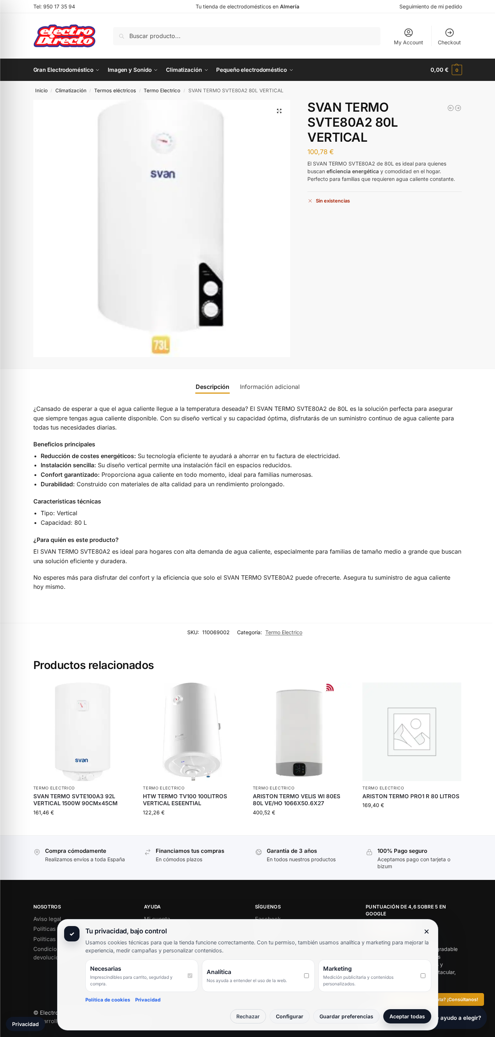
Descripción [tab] (212, 386)
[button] (446, 70)
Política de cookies (107, 1000)
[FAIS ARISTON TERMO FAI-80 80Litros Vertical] (458, 108)
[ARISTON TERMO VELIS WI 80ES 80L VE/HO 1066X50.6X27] (302, 732)
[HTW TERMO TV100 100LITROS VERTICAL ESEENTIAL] (192, 732)
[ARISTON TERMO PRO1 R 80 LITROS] (411, 732)
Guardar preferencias (346, 1016)
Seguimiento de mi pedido (430, 6)
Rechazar (248, 1016)
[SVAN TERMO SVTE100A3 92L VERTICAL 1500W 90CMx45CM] (82, 732)
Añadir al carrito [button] (82, 828)
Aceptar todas (407, 1016)
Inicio (41, 90)
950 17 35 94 (59, 6)
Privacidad (147, 1000)
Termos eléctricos (115, 90)
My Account (408, 42)
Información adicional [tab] (270, 386)
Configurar (289, 1016)
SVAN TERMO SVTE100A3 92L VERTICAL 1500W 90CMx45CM (75, 800)
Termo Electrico (162, 90)
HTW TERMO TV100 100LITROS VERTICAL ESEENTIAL (185, 800)
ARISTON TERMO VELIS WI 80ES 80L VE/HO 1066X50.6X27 (296, 800)
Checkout (449, 42)
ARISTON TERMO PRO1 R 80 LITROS (410, 796)
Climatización (70, 90)
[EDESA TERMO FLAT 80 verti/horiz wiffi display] (450, 108)
